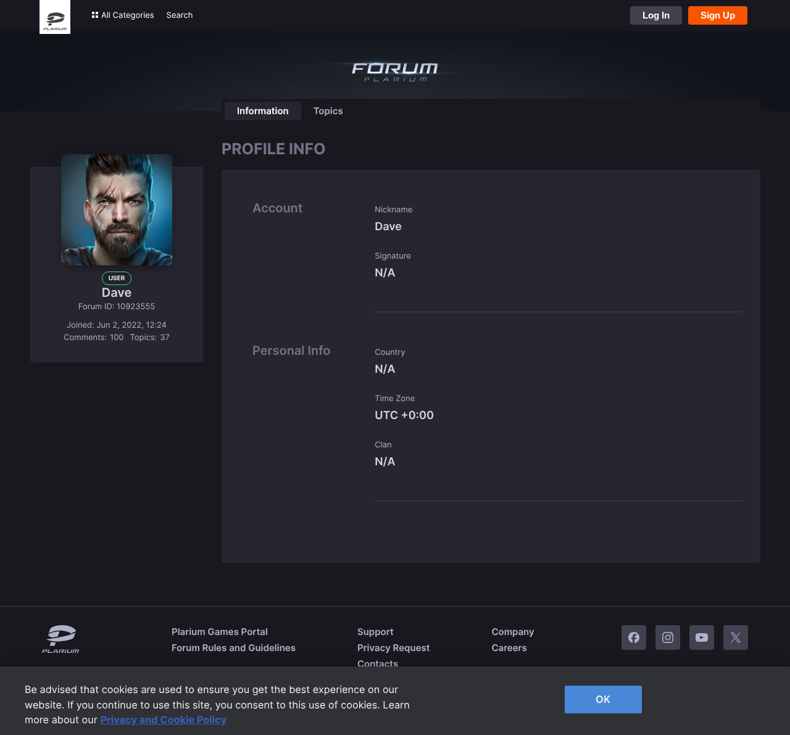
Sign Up (718, 15)
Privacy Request (393, 648)
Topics (328, 111)
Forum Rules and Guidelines (234, 648)
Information (263, 111)
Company (512, 631)
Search (180, 15)
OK (603, 699)
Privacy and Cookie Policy (164, 719)
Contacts (377, 664)
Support (375, 631)
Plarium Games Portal (220, 631)
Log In (656, 15)
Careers (508, 648)
